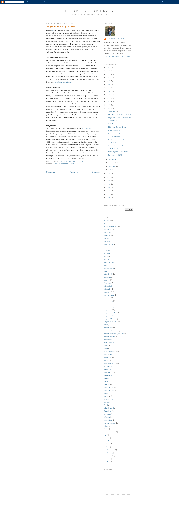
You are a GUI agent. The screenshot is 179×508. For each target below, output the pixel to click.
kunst (106, 348)
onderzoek (107, 372)
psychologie (108, 399)
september (112, 166)
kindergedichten (110, 336)
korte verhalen (109, 342)
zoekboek (107, 461)
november (112, 159)
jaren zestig (108, 304)
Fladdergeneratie (114, 130)
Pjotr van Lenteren (115, 38)
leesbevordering (109, 351)
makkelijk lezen (109, 363)
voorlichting (108, 452)
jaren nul (107, 298)
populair (107, 384)
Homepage (74, 172)
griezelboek (108, 274)
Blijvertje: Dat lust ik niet (117, 127)
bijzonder (107, 232)
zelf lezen (107, 458)
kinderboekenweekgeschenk (114, 333)
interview (107, 292)
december (112, 111)
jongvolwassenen (61, 163)
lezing (106, 360)
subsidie (107, 417)
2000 (109, 197)
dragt (106, 265)
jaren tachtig (108, 301)
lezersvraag (108, 357)
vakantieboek (109, 441)
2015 (109, 88)
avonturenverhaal (110, 226)
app (105, 223)
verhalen (107, 444)
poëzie (106, 381)
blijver (106, 238)
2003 (109, 191)
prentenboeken (109, 390)
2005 (109, 184)
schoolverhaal (109, 408)
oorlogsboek (108, 375)
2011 (109, 101)
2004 (109, 187)
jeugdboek (108, 310)
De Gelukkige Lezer (89, 11)
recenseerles (108, 402)
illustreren (107, 283)
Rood (106, 405)
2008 (109, 174)
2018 (109, 77)
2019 (109, 74)
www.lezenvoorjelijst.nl (63, 82)
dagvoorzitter (108, 253)
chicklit (106, 247)
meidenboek (108, 366)
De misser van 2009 (115, 155)
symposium (108, 420)
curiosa (106, 250)
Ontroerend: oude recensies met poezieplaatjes (119, 135)
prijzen (106, 396)
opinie (73, 163)
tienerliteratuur (109, 432)
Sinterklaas (108, 411)
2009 (109, 108)
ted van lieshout (109, 423)
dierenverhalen (109, 262)
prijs (105, 393)
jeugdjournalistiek (110, 313)
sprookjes (107, 414)
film (105, 271)
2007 (109, 177)
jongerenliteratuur (110, 319)
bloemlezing (108, 244)
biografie (107, 235)
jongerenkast (90, 74)
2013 (109, 94)
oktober (112, 163)
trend (106, 438)
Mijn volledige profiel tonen (117, 57)
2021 (109, 67)
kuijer (106, 345)
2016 (109, 84)
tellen (106, 426)
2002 (109, 194)
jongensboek (108, 316)
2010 (109, 105)
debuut (106, 256)
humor (106, 280)
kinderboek (108, 327)
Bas (53, 30)
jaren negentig (109, 295)
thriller (106, 429)
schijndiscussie (87, 128)
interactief (107, 289)
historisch (107, 277)
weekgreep (108, 455)
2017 (109, 81)
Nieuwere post (51, 172)
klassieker (107, 339)
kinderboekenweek (110, 330)
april (110, 169)
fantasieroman (109, 268)
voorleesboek (108, 450)
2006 (109, 180)
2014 (109, 91)
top (105, 435)
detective (107, 259)
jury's (106, 324)
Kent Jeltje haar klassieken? (118, 151)
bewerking (107, 229)
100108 (111, 123)
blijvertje (107, 241)
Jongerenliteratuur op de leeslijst (119, 114)
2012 (109, 98)
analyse (106, 220)
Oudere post (95, 172)
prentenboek (108, 387)
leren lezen (108, 354)
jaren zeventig (109, 307)
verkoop (107, 447)
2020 (109, 71)
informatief (108, 286)
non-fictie (107, 369)
